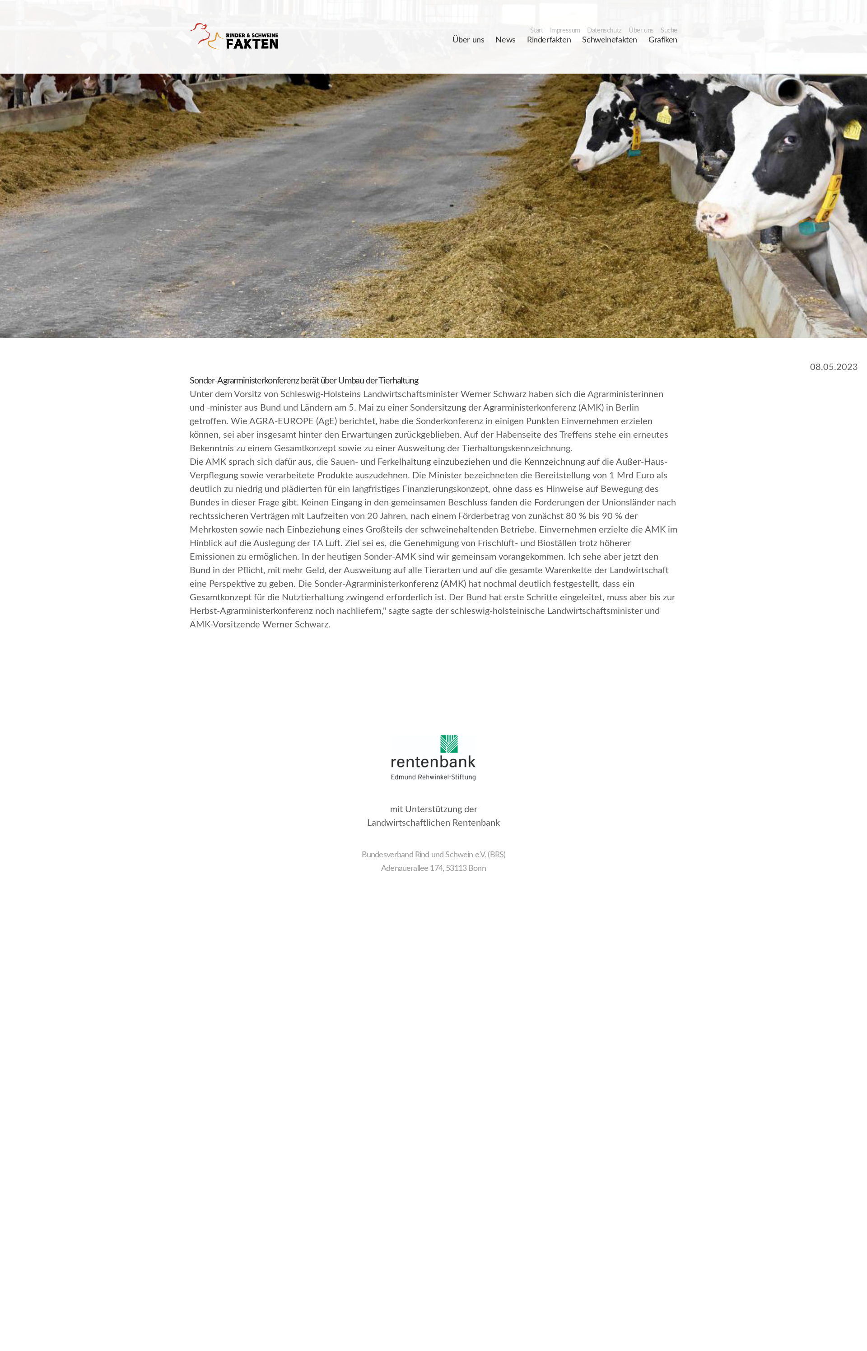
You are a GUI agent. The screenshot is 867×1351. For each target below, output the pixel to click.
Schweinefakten (609, 40)
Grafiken (662, 40)
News (505, 40)
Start (536, 30)
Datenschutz (604, 30)
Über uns (641, 30)
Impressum (565, 30)
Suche (669, 30)
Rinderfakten (549, 40)
